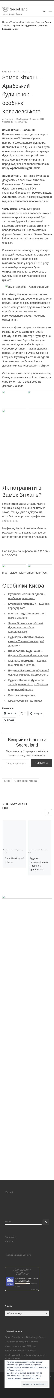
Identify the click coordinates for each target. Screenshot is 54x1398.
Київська (21, 695)
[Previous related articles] (41, 812)
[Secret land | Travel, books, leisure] (5, 9)
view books (34, 1289)
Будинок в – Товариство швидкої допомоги (26, 641)
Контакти (9, 1241)
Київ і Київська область (31, 22)
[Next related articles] (48, 812)
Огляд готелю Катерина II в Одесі (21, 1342)
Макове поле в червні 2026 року (20, 1346)
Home (5, 22)
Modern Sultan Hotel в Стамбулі (20, 1350)
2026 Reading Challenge (22, 1271)
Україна (14, 22)
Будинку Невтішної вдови (31, 357)
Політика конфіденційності (18, 1255)
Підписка (41, 763)
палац (20, 689)
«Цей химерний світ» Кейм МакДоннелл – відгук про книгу (25, 1356)
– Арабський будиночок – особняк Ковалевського (25, 627)
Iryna (11, 119)
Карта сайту (10, 1237)
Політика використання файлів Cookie (23, 1378)
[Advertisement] (27, 1151)
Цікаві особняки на (25, 700)
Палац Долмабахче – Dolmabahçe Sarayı (25, 1337)
